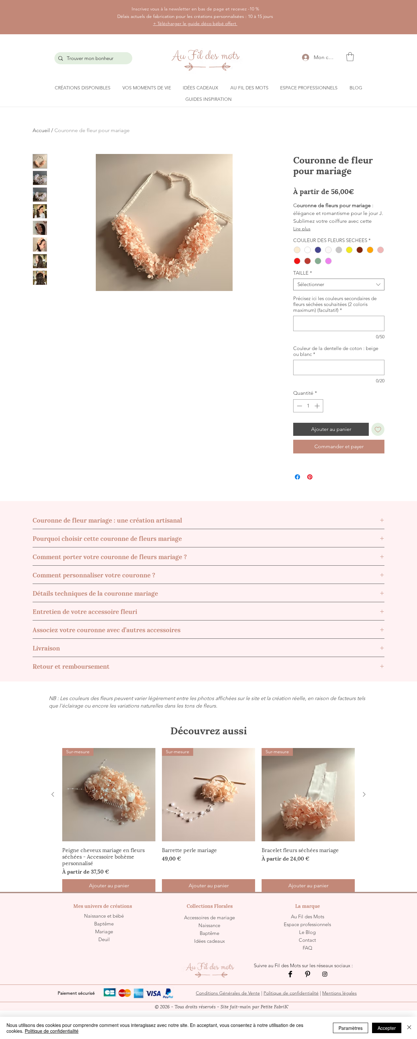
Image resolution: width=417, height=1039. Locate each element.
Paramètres (350, 1028)
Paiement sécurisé (76, 993)
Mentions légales (339, 993)
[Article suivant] (364, 794)
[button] (350, 56)
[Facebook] (290, 974)
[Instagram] (325, 974)
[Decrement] (298, 406)
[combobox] (338, 284)
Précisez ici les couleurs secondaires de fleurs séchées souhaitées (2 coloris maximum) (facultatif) (335, 304)
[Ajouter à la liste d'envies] (377, 429)
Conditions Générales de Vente (228, 993)
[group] (208, 820)
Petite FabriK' (275, 1006)
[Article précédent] (53, 794)
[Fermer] (409, 1028)
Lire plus (301, 229)
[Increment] (317, 406)
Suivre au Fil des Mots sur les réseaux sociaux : (304, 965)
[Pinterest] (307, 974)
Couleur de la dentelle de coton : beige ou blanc (335, 351)
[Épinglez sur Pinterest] (310, 477)
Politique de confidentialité (291, 993)
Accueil (41, 130)
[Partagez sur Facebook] (297, 477)
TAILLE (302, 273)
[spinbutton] (308, 406)
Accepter (387, 1028)
